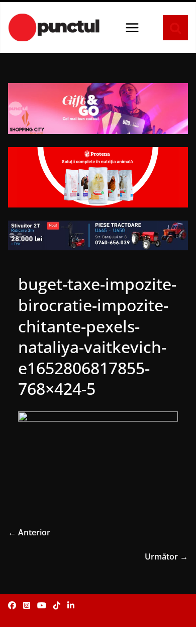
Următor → (166, 556)
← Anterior (29, 532)
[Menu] (132, 27)
